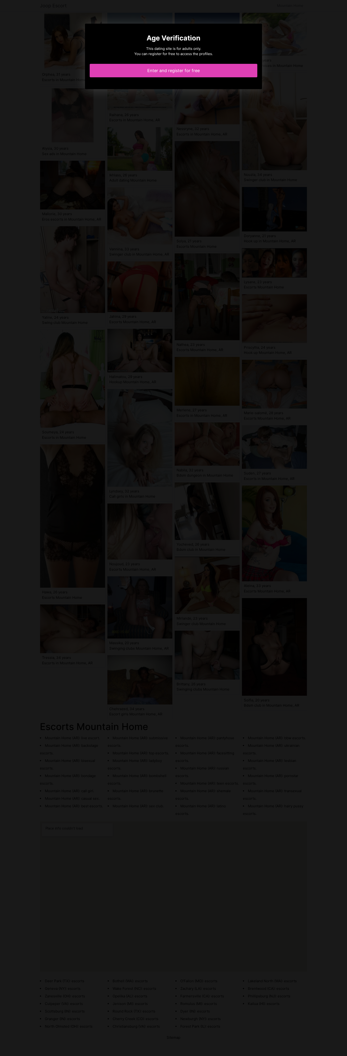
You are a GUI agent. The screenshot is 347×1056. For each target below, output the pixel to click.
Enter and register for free (173, 70)
